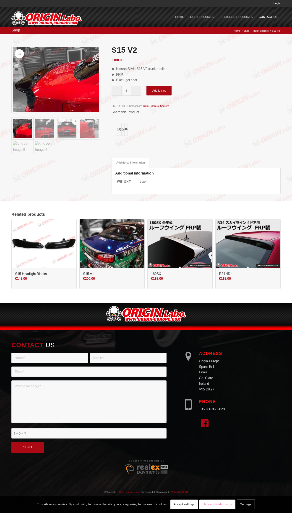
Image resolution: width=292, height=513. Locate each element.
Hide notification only (217, 504)
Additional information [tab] (130, 162)
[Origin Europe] (46, 17)
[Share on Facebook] (117, 129)
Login (277, 3)
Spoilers (164, 106)
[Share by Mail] (126, 129)
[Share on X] (119, 129)
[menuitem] (276, 3)
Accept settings (184, 504)
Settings (245, 504)
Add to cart (159, 90)
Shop (15, 30)
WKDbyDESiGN (179, 492)
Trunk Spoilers (151, 106)
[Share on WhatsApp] (123, 129)
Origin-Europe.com (129, 492)
